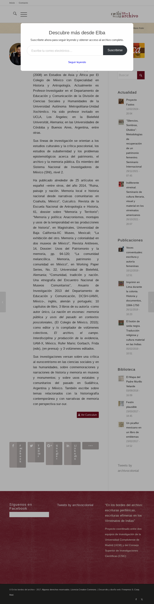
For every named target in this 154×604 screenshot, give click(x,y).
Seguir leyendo (77, 62)
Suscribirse (115, 50)
